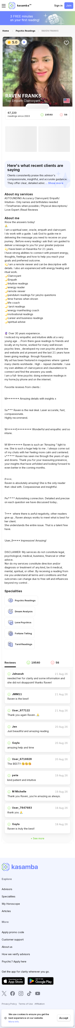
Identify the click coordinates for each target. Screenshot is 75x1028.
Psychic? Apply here (14, 961)
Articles (6, 911)
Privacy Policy (9, 1003)
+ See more (37, 838)
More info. (14, 1021)
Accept (63, 1018)
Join (69, 5)
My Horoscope (11, 903)
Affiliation (40, 1003)
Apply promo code (13, 932)
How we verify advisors (16, 954)
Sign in (58, 5)
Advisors (7, 889)
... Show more (54, 183)
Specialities (8, 896)
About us (7, 946)
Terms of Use (25, 1003)
